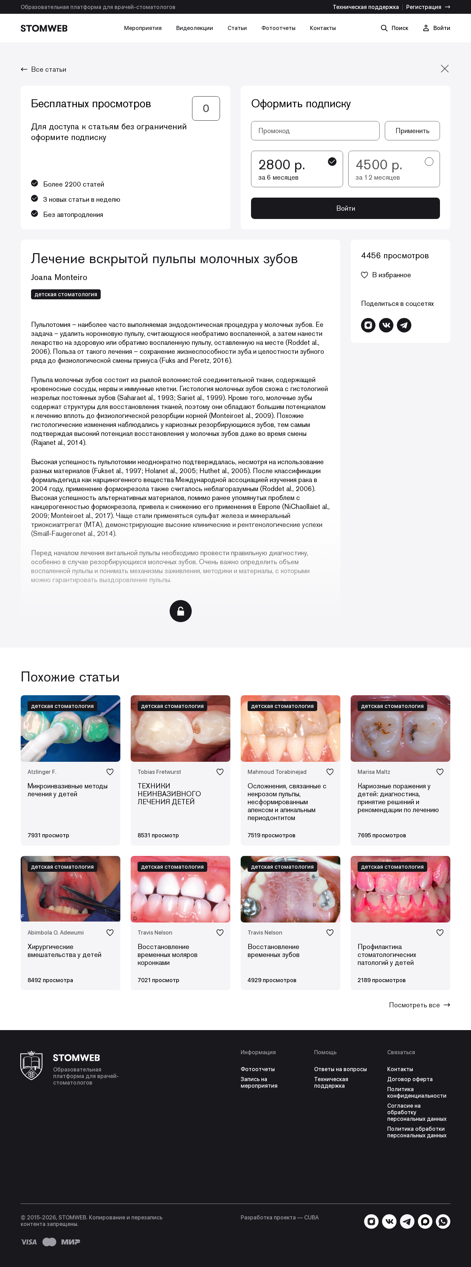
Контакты (323, 28)
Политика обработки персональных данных (417, 1132)
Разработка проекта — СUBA (280, 1217)
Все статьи (48, 69)
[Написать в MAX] (425, 1221)
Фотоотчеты (278, 28)
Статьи (237, 28)
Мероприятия (143, 28)
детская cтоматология (65, 294)
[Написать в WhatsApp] (443, 1221)
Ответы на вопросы (340, 1069)
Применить (412, 130)
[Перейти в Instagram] (368, 325)
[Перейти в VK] (386, 325)
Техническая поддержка (366, 7)
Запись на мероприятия (259, 1082)
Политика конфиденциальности (417, 1092)
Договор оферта (410, 1079)
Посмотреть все (414, 1004)
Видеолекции (194, 28)
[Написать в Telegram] (404, 325)
